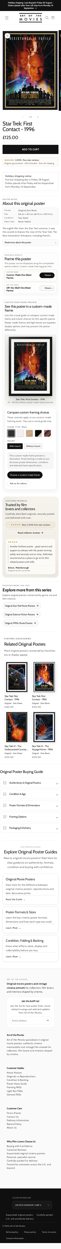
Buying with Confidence (19, 1146)
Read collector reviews (29, 532)
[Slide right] (38, 117)
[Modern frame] (38, 433)
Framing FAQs (14, 1087)
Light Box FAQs (15, 1091)
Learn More (12, 927)
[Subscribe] (47, 1020)
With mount (15, 446)
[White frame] (20, 433)
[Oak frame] (29, 433)
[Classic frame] (47, 433)
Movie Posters (14, 1072)
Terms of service (49, 1232)
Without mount (33, 446)
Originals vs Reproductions (21, 1076)
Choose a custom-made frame (25, 475)
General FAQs (14, 1094)
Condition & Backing (17, 1080)
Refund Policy (14, 1124)
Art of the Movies (17, 1226)
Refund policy (12, 1232)
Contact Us (13, 1116)
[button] (7, 18)
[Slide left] (23, 117)
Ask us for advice (18, 483)
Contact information (15, 1238)
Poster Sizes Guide (17, 1083)
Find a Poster (14, 1113)
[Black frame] (11, 433)
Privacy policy (30, 1232)
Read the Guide (14, 899)
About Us (12, 1127)
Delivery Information (18, 1120)
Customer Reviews (17, 1149)
